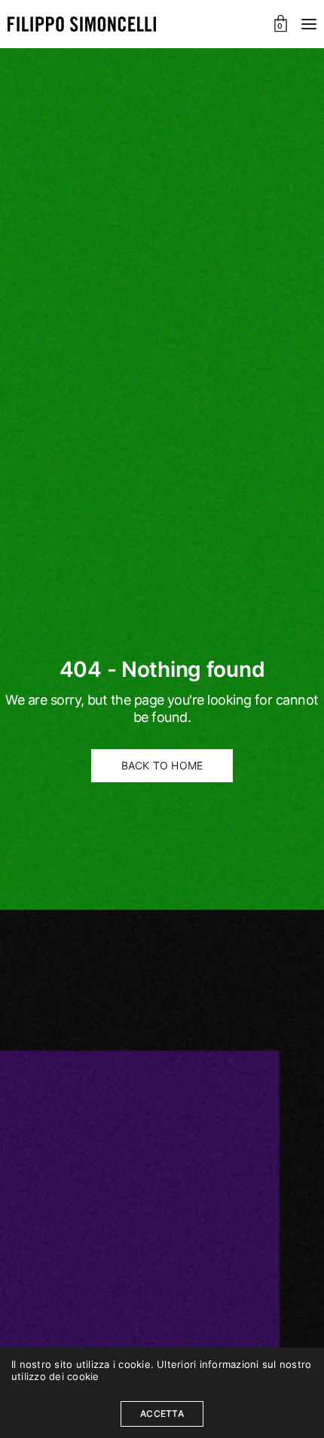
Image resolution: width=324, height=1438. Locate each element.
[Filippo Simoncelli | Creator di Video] (82, 24)
